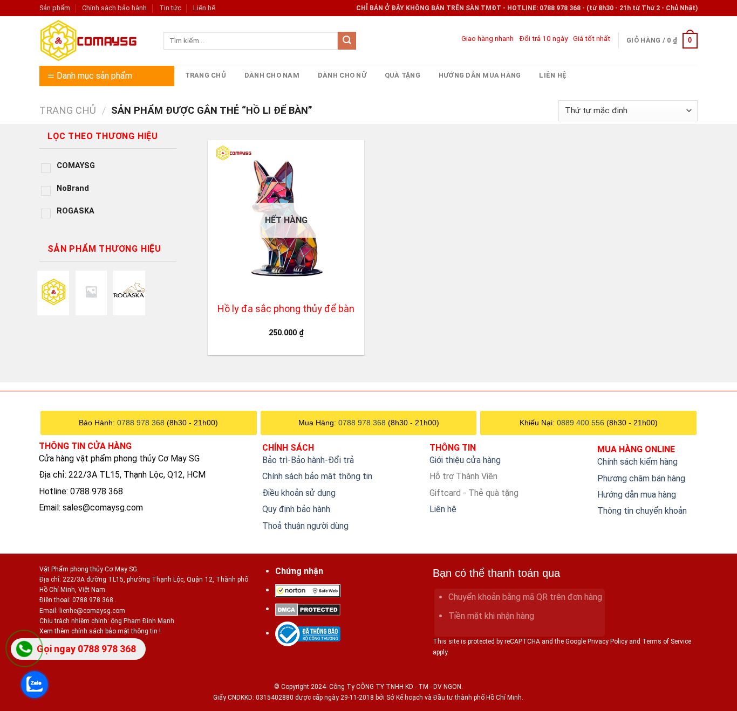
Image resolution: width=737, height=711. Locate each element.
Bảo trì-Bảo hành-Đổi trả (308, 460)
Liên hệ (204, 8)
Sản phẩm (54, 8)
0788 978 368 (141, 422)
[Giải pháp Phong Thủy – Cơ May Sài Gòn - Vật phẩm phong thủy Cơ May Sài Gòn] (93, 40)
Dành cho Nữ (342, 75)
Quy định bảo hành (296, 509)
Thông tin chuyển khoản (642, 511)
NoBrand (73, 188)
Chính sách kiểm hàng (637, 462)
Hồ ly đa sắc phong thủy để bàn (285, 308)
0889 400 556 (580, 422)
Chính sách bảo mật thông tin (317, 476)
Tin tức (170, 8)
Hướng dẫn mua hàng (480, 75)
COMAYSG (76, 165)
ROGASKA (75, 211)
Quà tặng (402, 75)
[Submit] (347, 41)
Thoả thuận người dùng (305, 526)
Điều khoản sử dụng (299, 493)
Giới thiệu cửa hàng (465, 460)
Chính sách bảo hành (114, 8)
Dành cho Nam (271, 75)
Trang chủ (205, 75)
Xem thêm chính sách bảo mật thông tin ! (100, 631)
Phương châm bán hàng (641, 478)
